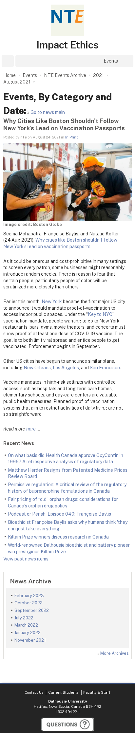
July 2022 (23, 617)
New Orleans (37, 367)
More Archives (114, 653)
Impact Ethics (67, 45)
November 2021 (30, 640)
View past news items (25, 558)
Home (9, 75)
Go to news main (47, 112)
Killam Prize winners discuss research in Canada (58, 537)
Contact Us (34, 692)
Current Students (63, 692)
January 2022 (27, 632)
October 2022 (28, 602)
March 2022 (26, 625)
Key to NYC (100, 314)
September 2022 (31, 610)
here (31, 428)
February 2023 (29, 595)
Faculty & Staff (96, 692)
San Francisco (105, 367)
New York (52, 301)
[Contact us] (67, 724)
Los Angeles (66, 367)
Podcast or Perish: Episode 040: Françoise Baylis (59, 514)
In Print (71, 137)
